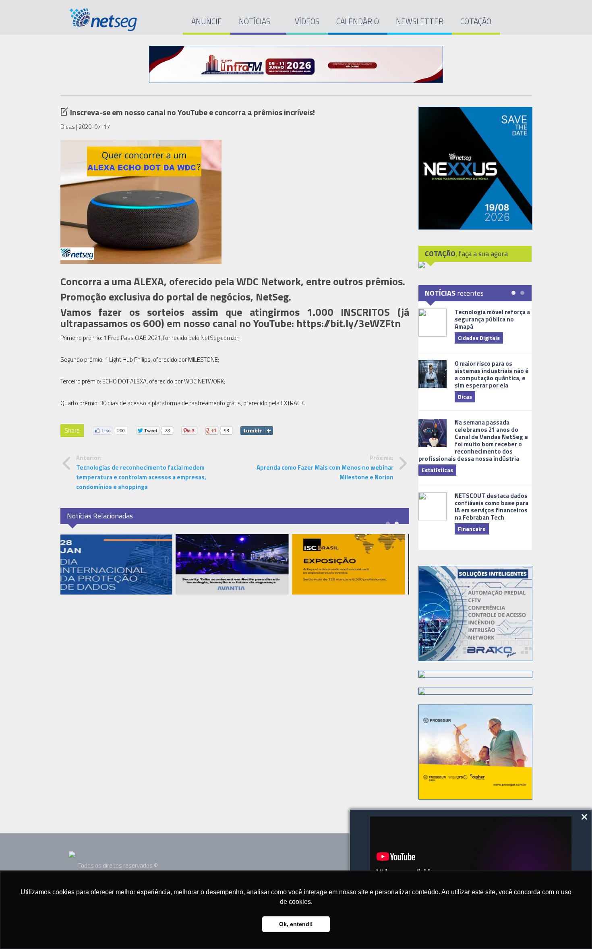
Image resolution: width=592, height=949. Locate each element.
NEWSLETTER (419, 21)
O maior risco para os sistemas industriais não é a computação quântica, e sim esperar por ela (492, 374)
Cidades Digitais (479, 338)
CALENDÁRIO (357, 21)
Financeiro (472, 528)
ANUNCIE (206, 21)
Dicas (465, 396)
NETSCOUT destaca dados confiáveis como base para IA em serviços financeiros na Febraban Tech (491, 506)
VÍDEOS (307, 21)
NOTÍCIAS (255, 21)
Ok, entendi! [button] (296, 924)
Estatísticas (437, 470)
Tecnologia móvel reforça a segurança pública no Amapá (492, 319)
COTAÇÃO (475, 21)
